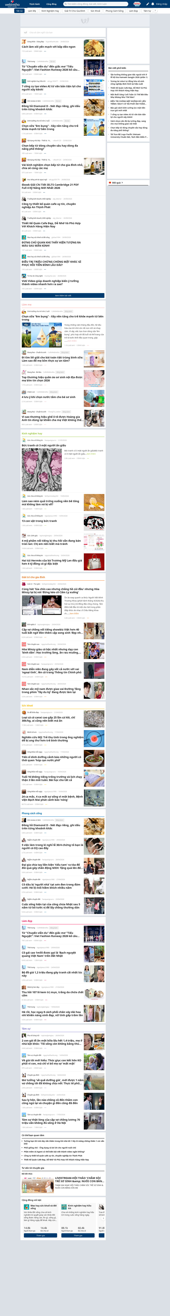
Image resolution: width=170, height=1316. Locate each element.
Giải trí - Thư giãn (33, 584)
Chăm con (31, 392)
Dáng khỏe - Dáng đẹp (35, 42)
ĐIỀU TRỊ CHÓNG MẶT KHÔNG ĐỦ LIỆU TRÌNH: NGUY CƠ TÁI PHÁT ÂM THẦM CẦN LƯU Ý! (128, 102)
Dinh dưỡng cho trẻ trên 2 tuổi (38, 121)
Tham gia (40, 1235)
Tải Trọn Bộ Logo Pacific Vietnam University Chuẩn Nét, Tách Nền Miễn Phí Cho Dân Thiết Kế (129, 135)
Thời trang (31, 61)
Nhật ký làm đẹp (33, 987)
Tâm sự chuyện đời (34, 1055)
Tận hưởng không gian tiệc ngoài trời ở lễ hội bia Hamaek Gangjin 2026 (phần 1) (129, 75)
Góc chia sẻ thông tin (35, 440)
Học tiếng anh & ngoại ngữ (37, 180)
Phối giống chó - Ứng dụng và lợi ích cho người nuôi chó (50, 1147)
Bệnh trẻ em (32, 732)
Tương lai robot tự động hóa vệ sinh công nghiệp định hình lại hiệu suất (127, 82)
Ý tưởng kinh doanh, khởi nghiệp (39, 199)
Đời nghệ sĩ (31, 624)
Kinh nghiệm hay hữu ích (36, 81)
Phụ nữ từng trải (33, 1035)
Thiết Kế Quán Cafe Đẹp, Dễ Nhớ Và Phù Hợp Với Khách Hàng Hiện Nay (56, 1159)
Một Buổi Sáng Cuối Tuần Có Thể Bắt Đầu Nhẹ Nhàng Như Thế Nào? (129, 95)
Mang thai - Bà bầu (34, 372)
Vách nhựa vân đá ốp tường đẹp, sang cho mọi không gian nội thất (128, 122)
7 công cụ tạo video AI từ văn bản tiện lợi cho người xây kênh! (128, 115)
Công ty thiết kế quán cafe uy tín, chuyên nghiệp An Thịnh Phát (53, 1155)
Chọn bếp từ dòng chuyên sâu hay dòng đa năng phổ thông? (128, 129)
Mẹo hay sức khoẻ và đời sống (38, 237)
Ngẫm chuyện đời (33, 840)
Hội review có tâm (34, 101)
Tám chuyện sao (33, 644)
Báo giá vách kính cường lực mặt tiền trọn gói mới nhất (127, 109)
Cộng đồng (51, 4)
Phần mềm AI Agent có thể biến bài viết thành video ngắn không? (54, 1151)
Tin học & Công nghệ (35, 276)
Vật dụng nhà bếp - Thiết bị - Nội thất (39, 141)
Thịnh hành (34, 4)
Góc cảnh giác (32, 536)
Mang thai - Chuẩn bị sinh (36, 352)
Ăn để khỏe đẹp (33, 712)
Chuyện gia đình (33, 1075)
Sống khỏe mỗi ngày (34, 752)
